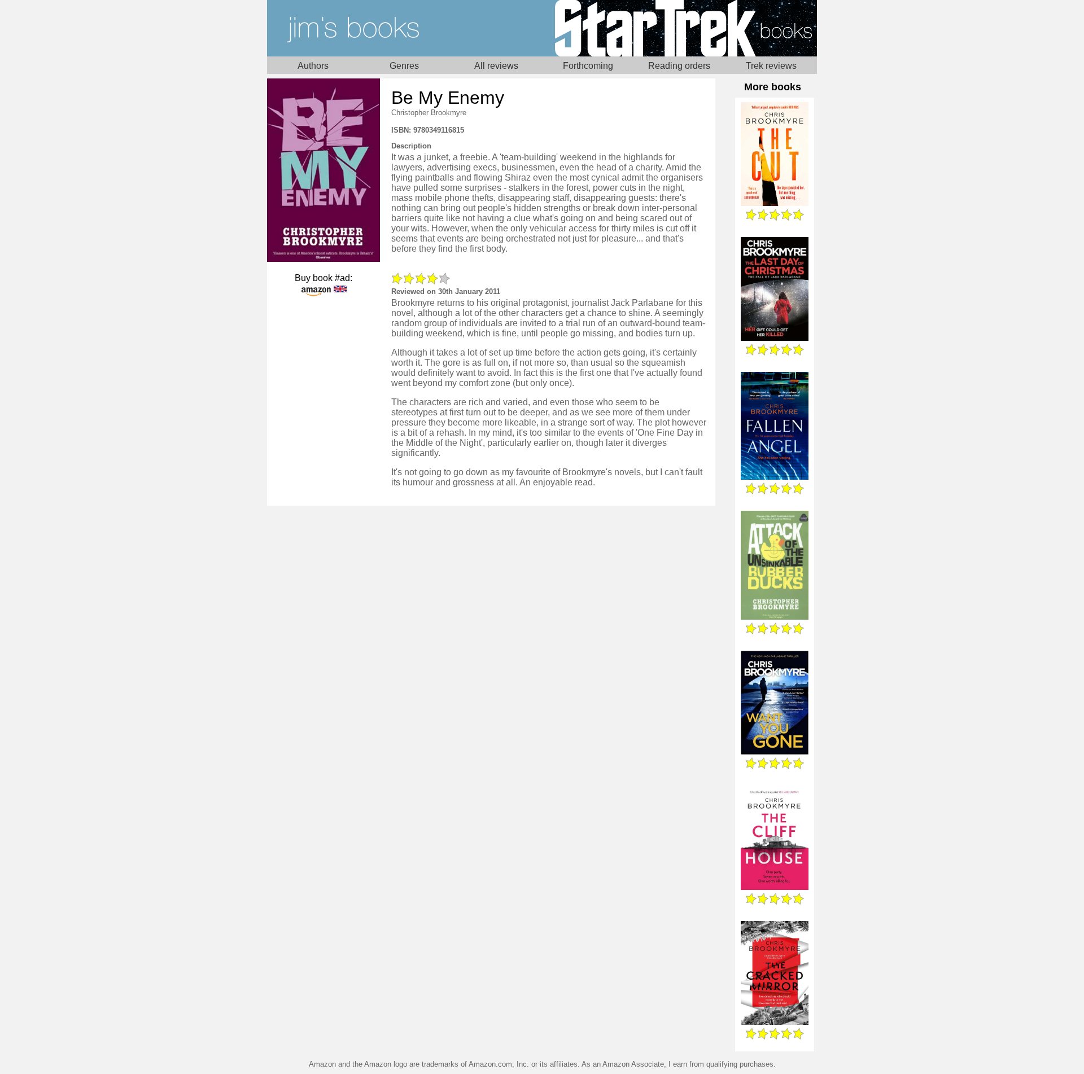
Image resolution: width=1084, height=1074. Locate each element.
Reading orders (679, 66)
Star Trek (679, 28)
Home (404, 28)
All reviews (496, 66)
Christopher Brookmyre (428, 112)
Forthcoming (588, 66)
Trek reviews (771, 66)
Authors (313, 66)
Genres (404, 66)
